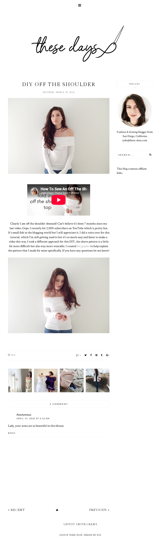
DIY (13, 355)
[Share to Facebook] (91, 355)
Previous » (99, 510)
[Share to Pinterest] (96, 355)
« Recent (16, 510)
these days (75, 535)
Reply (12, 433)
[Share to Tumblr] (102, 355)
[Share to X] (85, 355)
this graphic (83, 246)
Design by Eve (92, 535)
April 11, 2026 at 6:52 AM (33, 418)
